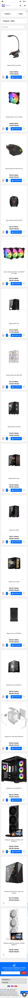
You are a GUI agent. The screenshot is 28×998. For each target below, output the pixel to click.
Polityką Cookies (3, 990)
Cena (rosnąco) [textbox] (5, 27)
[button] (25, 1)
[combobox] (14, 27)
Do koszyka (17, 77)
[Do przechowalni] (23, 77)
